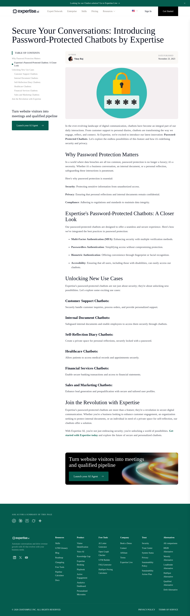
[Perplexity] (27, 521)
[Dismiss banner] (184, 3)
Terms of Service (168, 610)
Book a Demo (126, 543)
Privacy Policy (146, 610)
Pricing (94, 11)
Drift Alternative (171, 590)
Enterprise (72, 11)
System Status (148, 553)
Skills (84, 11)
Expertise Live (126, 562)
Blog (57, 553)
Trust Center (147, 548)
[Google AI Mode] (40, 521)
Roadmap (59, 558)
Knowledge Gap (83, 556)
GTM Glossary (61, 548)
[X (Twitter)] (20, 557)
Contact (123, 548)
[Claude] (20, 521)
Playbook (81, 569)
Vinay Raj (78, 59)
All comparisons (170, 543)
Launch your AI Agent (27, 125)
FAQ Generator (105, 565)
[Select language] (135, 11)
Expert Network (54, 11)
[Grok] (33, 521)
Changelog (59, 562)
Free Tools (59, 567)
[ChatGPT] (14, 521)
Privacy (145, 558)
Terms (122, 558)
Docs (57, 580)
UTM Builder (104, 560)
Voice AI (80, 552)
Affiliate (123, 553)
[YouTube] (26, 557)
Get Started (168, 11)
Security (145, 543)
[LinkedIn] (14, 557)
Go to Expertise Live (108, 3)
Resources (108, 11)
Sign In (148, 11)
